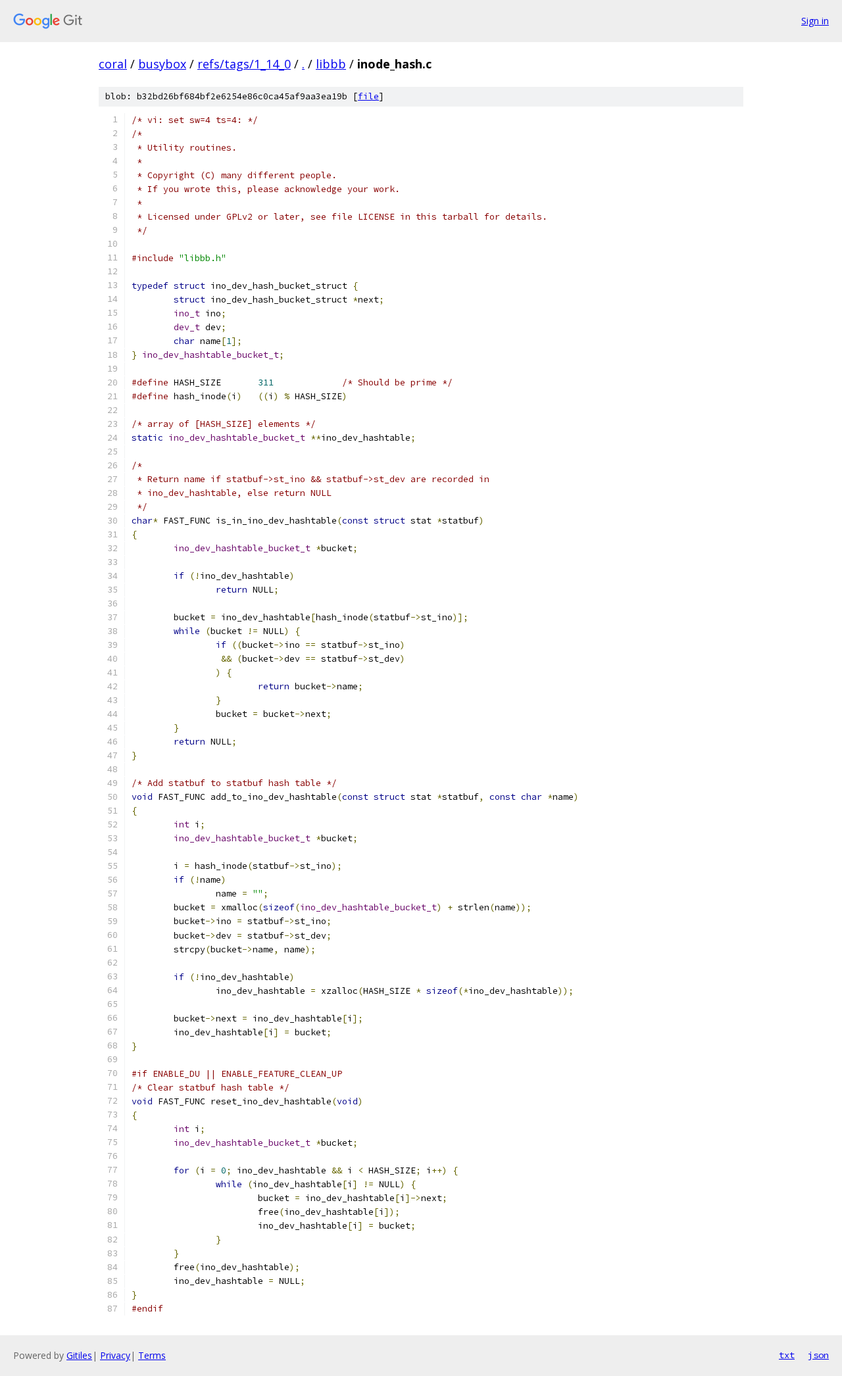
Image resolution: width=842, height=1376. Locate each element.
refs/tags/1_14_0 (244, 64)
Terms (152, 1355)
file (368, 96)
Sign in (815, 20)
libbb (331, 64)
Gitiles (79, 1355)
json (818, 1355)
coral (113, 64)
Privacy (115, 1355)
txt (787, 1355)
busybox (162, 64)
